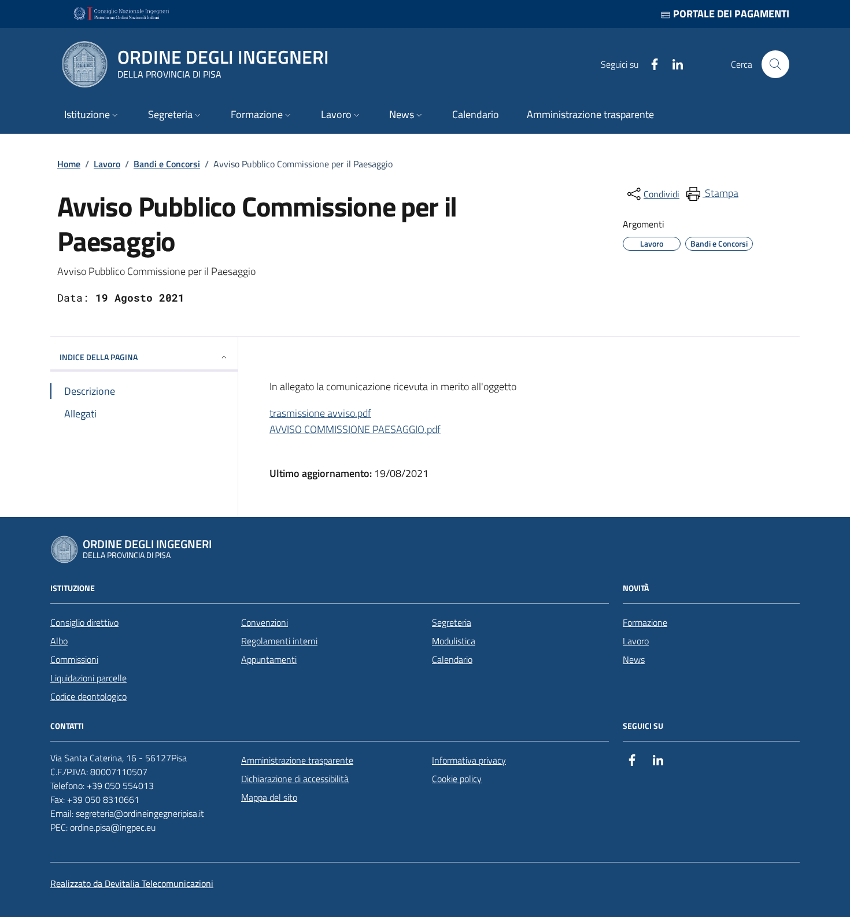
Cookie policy (457, 779)
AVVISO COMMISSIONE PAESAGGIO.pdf (355, 429)
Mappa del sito (269, 797)
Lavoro (107, 164)
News (634, 659)
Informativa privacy (469, 760)
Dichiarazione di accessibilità (295, 779)
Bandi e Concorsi (167, 164)
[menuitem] (711, 194)
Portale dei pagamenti (730, 13)
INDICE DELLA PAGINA (99, 357)
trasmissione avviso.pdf (320, 413)
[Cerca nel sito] (775, 64)
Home (68, 164)
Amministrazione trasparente (297, 760)
